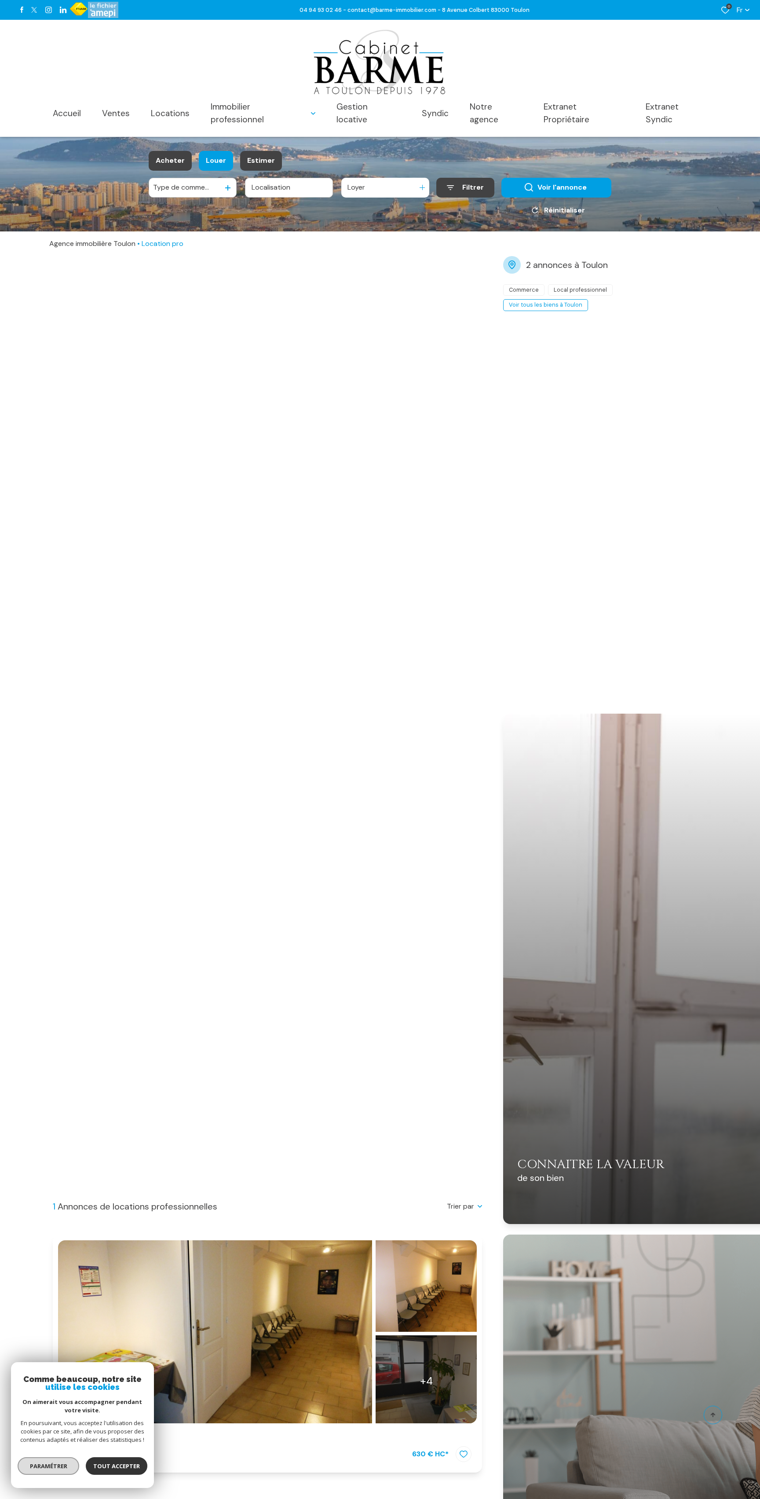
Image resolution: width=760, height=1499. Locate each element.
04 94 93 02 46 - (323, 10)
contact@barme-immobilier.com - (394, 10)
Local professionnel (108, 1437)
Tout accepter (116, 1466)
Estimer (261, 160)
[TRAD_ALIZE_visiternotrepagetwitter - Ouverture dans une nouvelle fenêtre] (34, 10)
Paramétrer (48, 1466)
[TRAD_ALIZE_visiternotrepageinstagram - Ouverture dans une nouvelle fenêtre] (48, 10)
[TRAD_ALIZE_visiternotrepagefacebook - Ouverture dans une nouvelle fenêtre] (21, 10)
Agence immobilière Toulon (92, 243)
